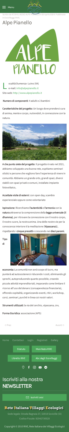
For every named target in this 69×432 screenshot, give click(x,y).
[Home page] (34, 408)
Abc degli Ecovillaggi (46, 358)
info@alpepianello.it (27, 88)
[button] (8, 7)
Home (5, 340)
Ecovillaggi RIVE (11, 17)
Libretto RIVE (18, 358)
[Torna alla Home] (34, 7)
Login (30, 340)
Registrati (42, 340)
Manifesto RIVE (44, 349)
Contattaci (18, 340)
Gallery (54, 340)
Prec (9, 325)
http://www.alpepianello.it (27, 93)
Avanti (59, 325)
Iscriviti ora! (37, 397)
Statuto (21, 349)
